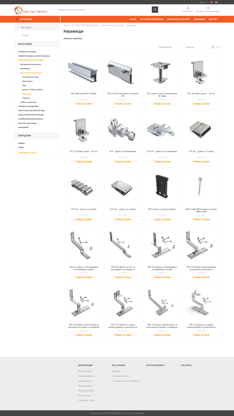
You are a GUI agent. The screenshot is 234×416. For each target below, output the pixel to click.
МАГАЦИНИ (23, 127)
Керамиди (26, 94)
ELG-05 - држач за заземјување (162, 151)
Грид (213, 47)
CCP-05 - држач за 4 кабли (83, 209)
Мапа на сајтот (85, 371)
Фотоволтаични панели (30, 64)
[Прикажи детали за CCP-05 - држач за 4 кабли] (83, 187)
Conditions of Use (86, 400)
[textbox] (103, 9)
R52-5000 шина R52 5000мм (83, 93)
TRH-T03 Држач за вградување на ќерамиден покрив (162, 268)
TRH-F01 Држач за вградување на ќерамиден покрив (83, 268)
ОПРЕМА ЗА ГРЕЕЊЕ (27, 52)
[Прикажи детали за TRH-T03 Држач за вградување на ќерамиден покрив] (162, 245)
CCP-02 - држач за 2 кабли (201, 151)
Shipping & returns (86, 390)
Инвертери (25, 69)
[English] (216, 2)
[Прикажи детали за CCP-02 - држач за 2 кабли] (201, 129)
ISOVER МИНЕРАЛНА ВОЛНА (30, 119)
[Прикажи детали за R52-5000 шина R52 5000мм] (83, 71)
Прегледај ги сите (27, 153)
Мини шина (27, 81)
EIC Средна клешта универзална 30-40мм (162, 94)
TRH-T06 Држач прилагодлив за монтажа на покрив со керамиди (83, 326)
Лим (24, 85)
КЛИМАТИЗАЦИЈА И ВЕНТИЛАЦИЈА (34, 56)
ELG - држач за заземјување (123, 151)
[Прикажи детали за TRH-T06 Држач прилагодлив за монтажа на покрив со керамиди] (83, 302)
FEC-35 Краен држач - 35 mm (84, 151)
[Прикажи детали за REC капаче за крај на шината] (162, 187)
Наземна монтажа (30, 77)
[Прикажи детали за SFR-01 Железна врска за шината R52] (123, 71)
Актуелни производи (27, 123)
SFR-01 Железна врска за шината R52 (123, 94)
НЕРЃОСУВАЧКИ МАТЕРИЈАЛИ (31, 111)
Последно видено (120, 376)
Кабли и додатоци (28, 102)
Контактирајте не (86, 376)
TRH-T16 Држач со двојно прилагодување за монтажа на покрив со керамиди (122, 327)
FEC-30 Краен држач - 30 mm (201, 93)
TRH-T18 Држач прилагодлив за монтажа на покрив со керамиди (162, 326)
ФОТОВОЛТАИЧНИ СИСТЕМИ (31, 60)
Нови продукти (85, 386)
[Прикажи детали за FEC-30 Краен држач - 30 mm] (201, 71)
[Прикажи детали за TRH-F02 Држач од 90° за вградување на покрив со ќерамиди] (123, 245)
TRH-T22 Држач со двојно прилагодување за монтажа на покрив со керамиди (201, 327)
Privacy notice (84, 395)
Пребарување (84, 381)
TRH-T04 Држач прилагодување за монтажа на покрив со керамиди (201, 269)
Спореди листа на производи (208, 11)
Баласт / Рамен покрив (32, 90)
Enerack (25, 35)
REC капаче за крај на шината (162, 209)
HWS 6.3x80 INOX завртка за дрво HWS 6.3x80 (201, 210)
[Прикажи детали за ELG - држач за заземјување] (123, 129)
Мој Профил (188, 11)
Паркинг (26, 98)
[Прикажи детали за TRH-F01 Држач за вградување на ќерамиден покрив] (83, 245)
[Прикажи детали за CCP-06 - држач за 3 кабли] (123, 187)
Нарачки (116, 371)
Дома (66, 25)
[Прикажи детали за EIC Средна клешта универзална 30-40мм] (162, 71)
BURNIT (21, 143)
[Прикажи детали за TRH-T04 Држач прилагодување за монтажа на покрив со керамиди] (201, 245)
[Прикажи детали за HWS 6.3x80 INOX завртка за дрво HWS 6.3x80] (201, 187)
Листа (218, 47)
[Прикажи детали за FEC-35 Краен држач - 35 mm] (83, 129)
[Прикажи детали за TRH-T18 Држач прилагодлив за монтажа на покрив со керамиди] (162, 302)
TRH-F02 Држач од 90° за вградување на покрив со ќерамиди (123, 269)
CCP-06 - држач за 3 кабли (123, 209)
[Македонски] (211, 2)
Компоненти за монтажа (31, 73)
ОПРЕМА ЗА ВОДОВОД (28, 106)
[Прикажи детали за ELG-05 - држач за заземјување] (162, 129)
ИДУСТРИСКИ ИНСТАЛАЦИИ (31, 115)
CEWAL (21, 148)
